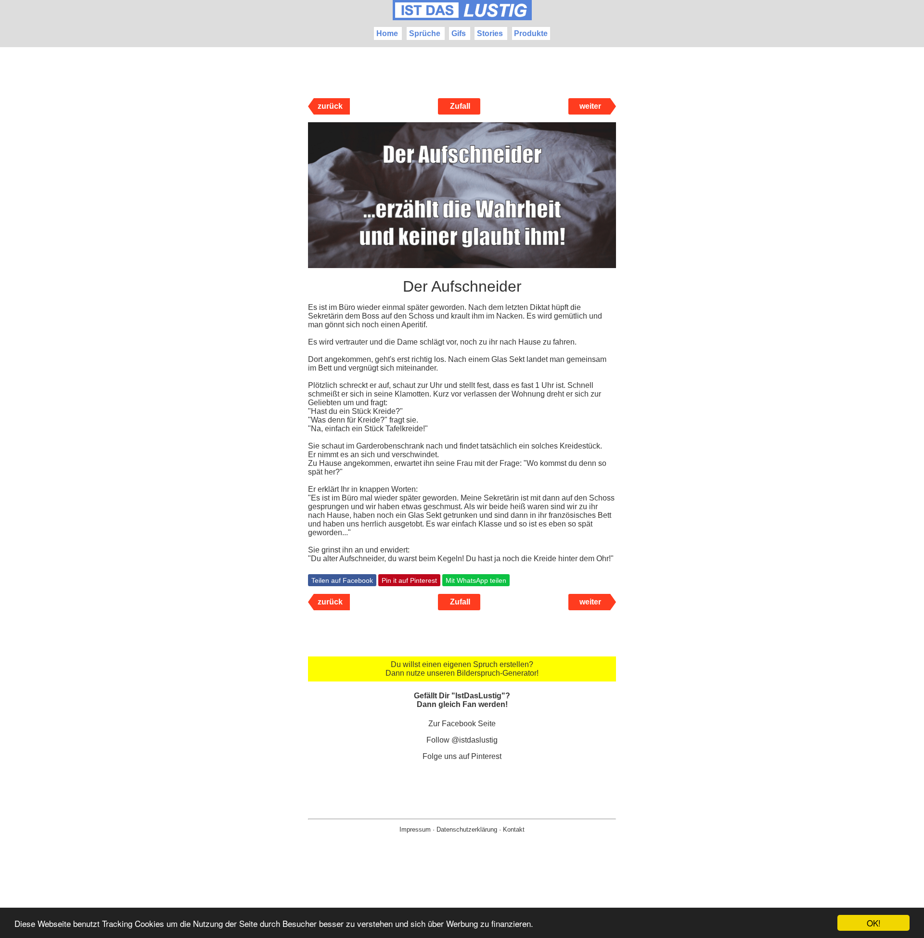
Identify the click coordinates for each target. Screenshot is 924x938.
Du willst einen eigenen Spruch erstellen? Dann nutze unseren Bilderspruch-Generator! (462, 668)
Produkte (531, 33)
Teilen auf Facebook (342, 580)
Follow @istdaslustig (462, 740)
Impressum (415, 829)
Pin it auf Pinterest (409, 580)
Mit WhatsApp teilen (476, 580)
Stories (490, 33)
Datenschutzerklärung (466, 829)
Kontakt (514, 829)
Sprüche (424, 33)
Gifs (458, 33)
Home (387, 33)
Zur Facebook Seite (462, 724)
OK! (874, 923)
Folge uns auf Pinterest (462, 756)
